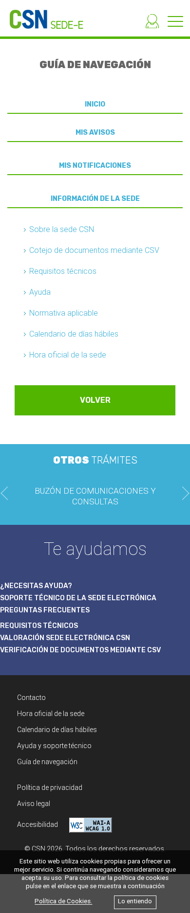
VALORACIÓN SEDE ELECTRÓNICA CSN (65, 638)
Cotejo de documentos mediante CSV (94, 250)
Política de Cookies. (63, 901)
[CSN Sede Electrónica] (41, 14)
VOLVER (95, 400)
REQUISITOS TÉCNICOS (39, 626)
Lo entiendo (135, 901)
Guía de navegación (47, 762)
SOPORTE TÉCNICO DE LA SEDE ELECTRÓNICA (78, 598)
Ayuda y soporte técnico (54, 746)
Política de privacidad (49, 787)
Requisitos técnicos (62, 271)
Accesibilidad (38, 824)
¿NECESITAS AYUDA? (36, 586)
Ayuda (40, 292)
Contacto (31, 697)
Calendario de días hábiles (73, 334)
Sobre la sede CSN (61, 229)
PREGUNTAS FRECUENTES (45, 610)
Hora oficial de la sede (67, 354)
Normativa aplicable (63, 313)
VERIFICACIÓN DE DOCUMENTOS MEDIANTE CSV (80, 650)
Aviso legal (33, 803)
